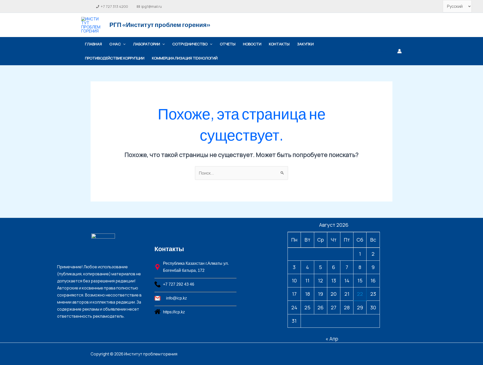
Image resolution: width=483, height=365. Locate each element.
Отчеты (227, 44)
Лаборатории (146, 44)
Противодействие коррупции (114, 58)
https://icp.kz (174, 312)
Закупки (305, 44)
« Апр (332, 338)
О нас (115, 44)
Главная (93, 44)
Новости (252, 44)
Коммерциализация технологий (185, 58)
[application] (123, 44)
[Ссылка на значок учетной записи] (399, 51)
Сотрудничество (190, 44)
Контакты (279, 44)
